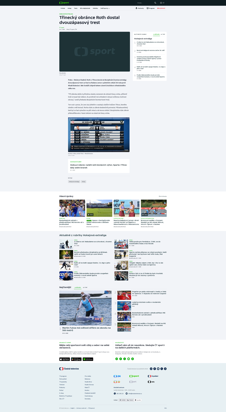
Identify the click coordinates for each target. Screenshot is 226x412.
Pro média (88, 376)
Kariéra (87, 390)
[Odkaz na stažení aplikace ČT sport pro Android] (76, 359)
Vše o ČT (61, 399)
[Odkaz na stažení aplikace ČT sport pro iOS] (64, 359)
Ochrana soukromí (81, 408)
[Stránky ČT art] (132, 382)
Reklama (87, 379)
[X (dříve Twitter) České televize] (161, 368)
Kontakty (87, 399)
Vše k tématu (163, 196)
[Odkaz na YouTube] (128, 358)
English (72, 408)
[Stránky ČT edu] (151, 382)
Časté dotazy (89, 396)
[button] (99, 134)
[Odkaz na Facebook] (120, 358)
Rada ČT (87, 387)
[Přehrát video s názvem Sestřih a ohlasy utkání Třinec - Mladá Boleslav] (99, 135)
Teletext (62, 384)
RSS (166, 408)
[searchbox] (145, 3)
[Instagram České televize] (151, 368)
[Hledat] (155, 3)
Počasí (61, 390)
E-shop (61, 393)
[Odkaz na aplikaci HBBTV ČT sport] (88, 359)
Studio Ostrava (89, 384)
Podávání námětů (90, 393)
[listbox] (130, 400)
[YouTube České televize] (158, 368)
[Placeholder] (94, 52)
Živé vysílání (63, 379)
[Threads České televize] (165, 368)
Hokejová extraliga (66, 14)
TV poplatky (63, 382)
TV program (63, 376)
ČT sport (61, 27)
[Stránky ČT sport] (134, 377)
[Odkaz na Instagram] (116, 358)
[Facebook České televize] (154, 368)
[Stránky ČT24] (117, 377)
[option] (122, 400)
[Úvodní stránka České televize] (69, 368)
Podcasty (62, 387)
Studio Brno (88, 382)
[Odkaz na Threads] (132, 358)
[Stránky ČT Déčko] (117, 382)
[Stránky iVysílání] (153, 377)
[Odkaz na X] (124, 358)
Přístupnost (91, 408)
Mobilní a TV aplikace (65, 396)
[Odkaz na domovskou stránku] (66, 3)
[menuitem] (62, 8)
